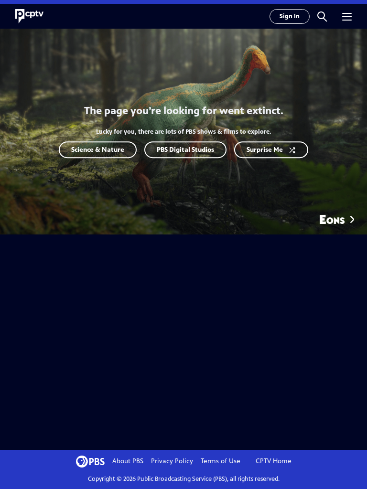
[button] (322, 16)
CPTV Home (273, 461)
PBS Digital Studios (185, 150)
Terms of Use (220, 461)
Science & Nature (97, 150)
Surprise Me (265, 150)
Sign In (290, 16)
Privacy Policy (172, 461)
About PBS (127, 461)
